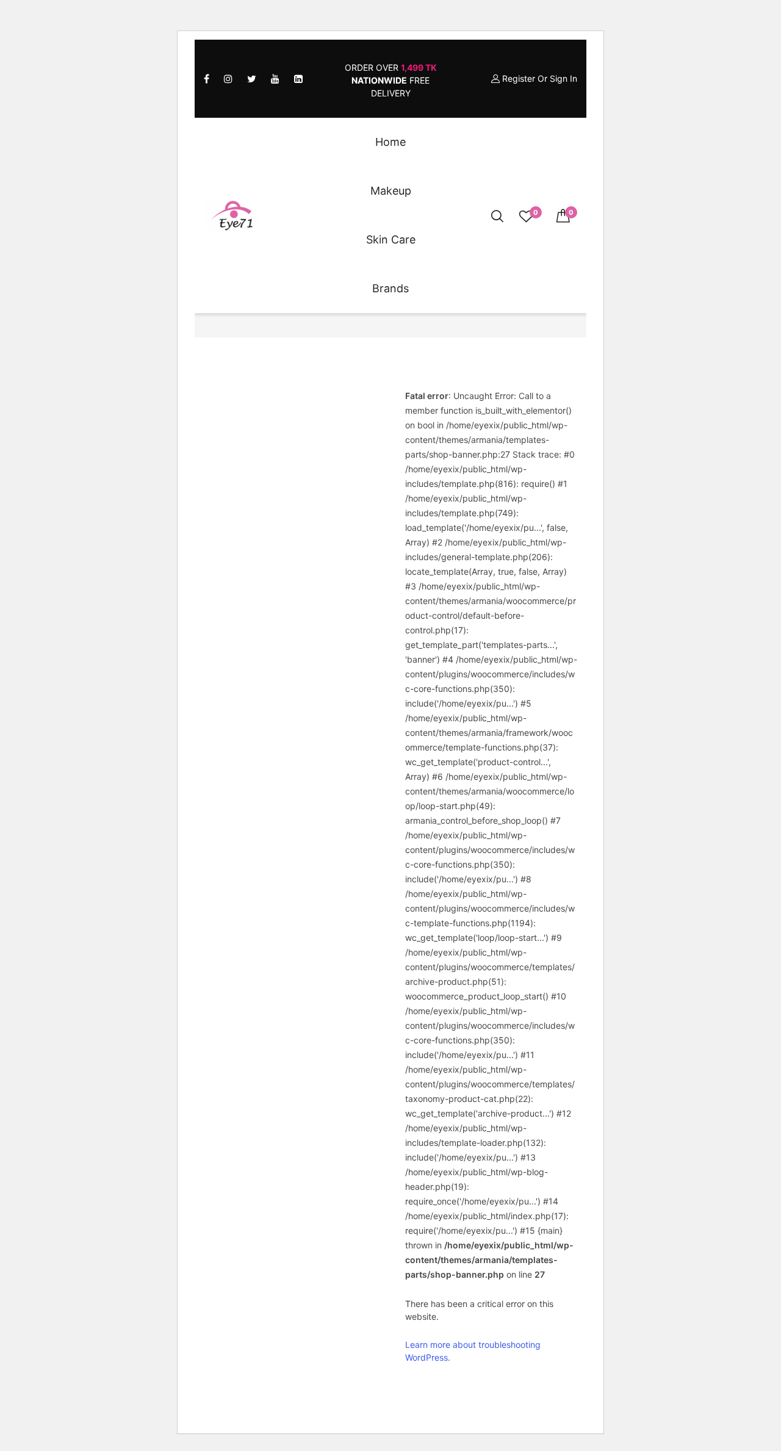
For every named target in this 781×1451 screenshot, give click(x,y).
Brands (390, 288)
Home (390, 141)
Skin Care (391, 239)
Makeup (390, 190)
